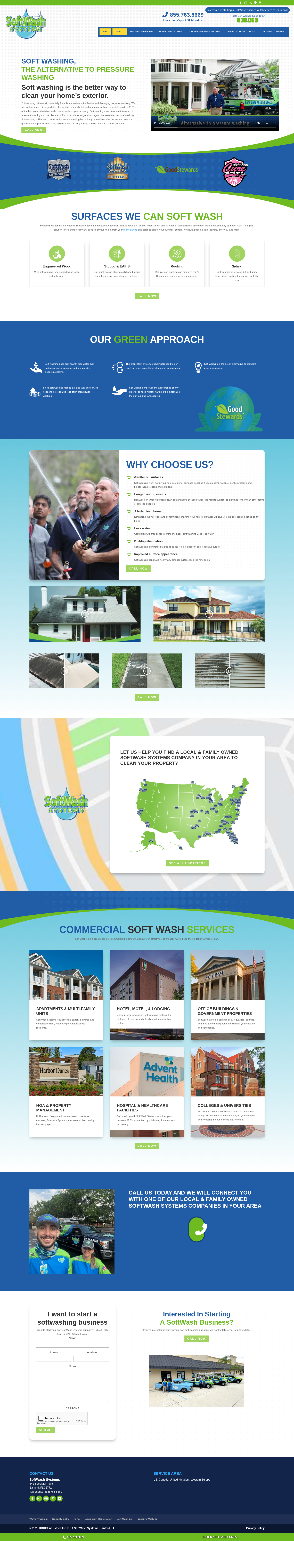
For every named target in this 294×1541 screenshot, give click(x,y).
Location (91, 1352)
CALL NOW (33, 129)
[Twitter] (250, 3)
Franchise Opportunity (141, 32)
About (118, 32)
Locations (267, 32)
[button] (38, 263)
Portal (77, 1519)
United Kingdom (179, 1479)
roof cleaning (130, 229)
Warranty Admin (38, 1519)
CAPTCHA (72, 1408)
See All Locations (187, 863)
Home (105, 32)
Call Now (196, 1338)
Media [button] (252, 32)
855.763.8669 (75, 1537)
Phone (54, 1352)
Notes (72, 1366)
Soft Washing (124, 1519)
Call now (146, 296)
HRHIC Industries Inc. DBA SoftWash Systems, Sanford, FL (77, 1528)
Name (72, 1338)
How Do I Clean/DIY (236, 32)
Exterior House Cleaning (170, 32)
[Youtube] (260, 2)
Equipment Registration (98, 1519)
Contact (280, 32)
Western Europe (200, 1479)
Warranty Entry (60, 1519)
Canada (163, 1479)
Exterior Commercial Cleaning (205, 32)
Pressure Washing (147, 1519)
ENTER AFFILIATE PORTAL (221, 1537)
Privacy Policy (255, 1528)
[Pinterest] (255, 2)
